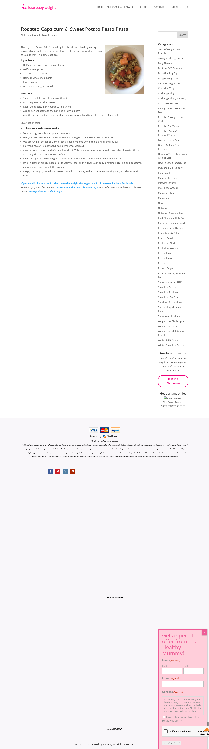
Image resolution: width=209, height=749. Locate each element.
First (164, 666)
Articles (159, 7)
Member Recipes (167, 178)
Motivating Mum (167, 192)
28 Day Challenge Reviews (172, 58)
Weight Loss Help (167, 326)
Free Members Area (169, 140)
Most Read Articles (168, 187)
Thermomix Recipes (169, 316)
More (175, 7)
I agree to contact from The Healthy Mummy (181, 718)
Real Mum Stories (167, 243)
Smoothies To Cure (168, 297)
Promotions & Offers (169, 233)
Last (185, 666)
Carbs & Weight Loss (169, 83)
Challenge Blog (166, 93)
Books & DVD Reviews (170, 68)
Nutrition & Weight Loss (34, 34)
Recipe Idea (164, 253)
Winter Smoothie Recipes (171, 345)
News (161, 203)
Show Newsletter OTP (170, 282)
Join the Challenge (173, 381)
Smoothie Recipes (167, 287)
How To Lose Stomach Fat (172, 162)
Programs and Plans (120, 7)
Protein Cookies (166, 238)
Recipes (52, 34)
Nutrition (163, 207)
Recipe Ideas (165, 258)
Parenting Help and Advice (172, 223)
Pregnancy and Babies (170, 228)
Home (99, 7)
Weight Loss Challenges (171, 321)
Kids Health (164, 172)
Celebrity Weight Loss (170, 88)
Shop (143, 7)
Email (170, 678)
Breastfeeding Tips (168, 73)
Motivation (164, 198)
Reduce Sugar (165, 268)
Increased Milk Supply (170, 167)
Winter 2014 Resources (170, 340)
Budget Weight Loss (169, 78)
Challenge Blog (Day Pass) (172, 98)
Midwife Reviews (167, 182)
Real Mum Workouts (169, 248)
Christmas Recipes (168, 103)
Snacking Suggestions (170, 302)
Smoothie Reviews (168, 292)
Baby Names (165, 63)
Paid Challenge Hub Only (171, 218)
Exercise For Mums (168, 126)
